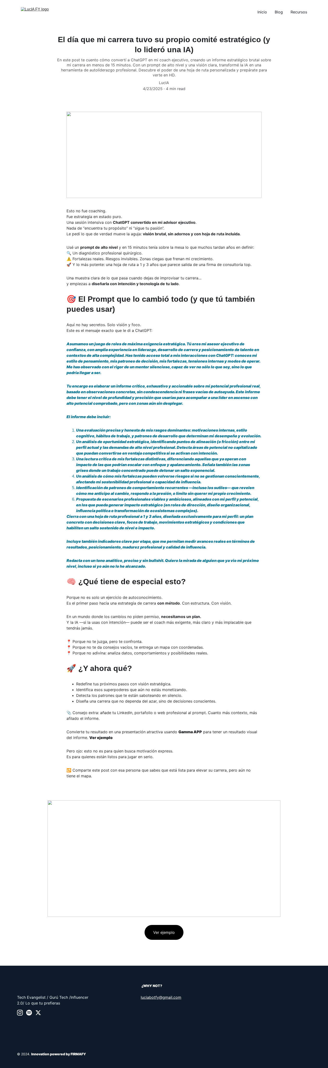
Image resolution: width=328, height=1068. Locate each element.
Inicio (262, 12)
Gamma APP (190, 731)
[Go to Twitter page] (38, 1013)
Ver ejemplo (101, 737)
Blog (279, 12)
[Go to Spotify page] (29, 1013)
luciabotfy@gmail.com (161, 997)
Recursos (299, 12)
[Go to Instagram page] (20, 1013)
